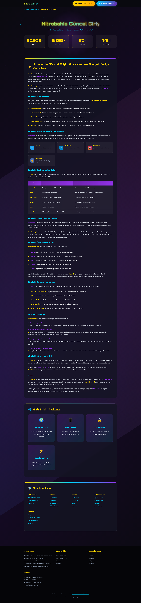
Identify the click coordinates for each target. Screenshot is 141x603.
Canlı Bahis (53, 500)
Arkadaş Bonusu (98, 506)
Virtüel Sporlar (54, 503)
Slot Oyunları (75, 497)
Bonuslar (59, 561)
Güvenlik (30, 523)
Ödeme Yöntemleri (33, 520)
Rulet (73, 503)
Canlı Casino (75, 500)
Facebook (91, 563)
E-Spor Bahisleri (54, 506)
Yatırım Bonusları (98, 500)
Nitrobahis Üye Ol (105, 3)
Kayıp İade (96, 503)
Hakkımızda (31, 503)
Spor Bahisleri (54, 497)
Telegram (91, 558)
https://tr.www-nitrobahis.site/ (80, 594)
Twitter (91, 555)
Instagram (92, 561)
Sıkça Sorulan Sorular (34, 517)
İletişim (30, 515)
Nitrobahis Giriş (61, 555)
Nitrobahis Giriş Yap (82, 3)
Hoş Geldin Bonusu (99, 497)
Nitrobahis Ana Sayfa (34, 497)
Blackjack (74, 506)
